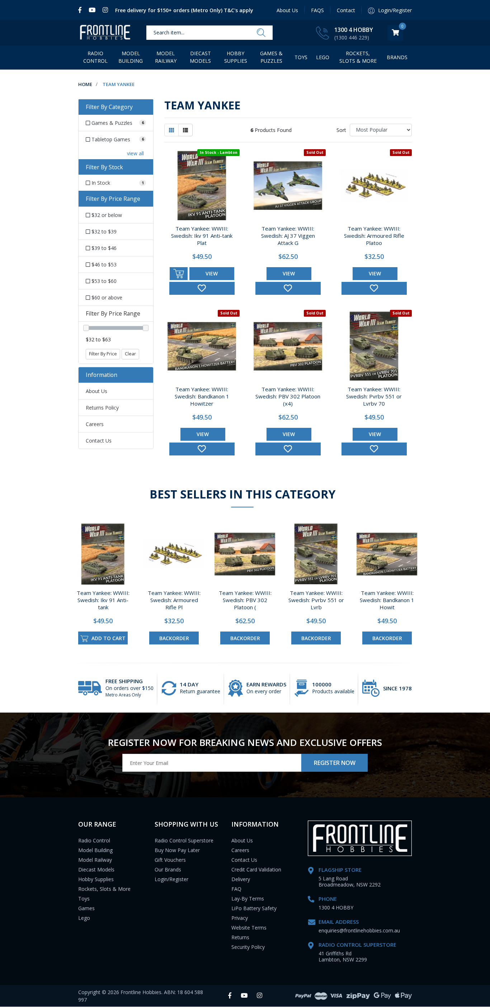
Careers (95, 424)
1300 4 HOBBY (353, 30)
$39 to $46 (103, 248)
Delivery (240, 879)
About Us (287, 10)
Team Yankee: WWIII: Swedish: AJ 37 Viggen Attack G (288, 235)
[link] (81, 10)
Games (86, 908)
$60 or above (106, 297)
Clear (130, 354)
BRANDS (397, 57)
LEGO (322, 57)
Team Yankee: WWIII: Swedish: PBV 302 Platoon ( (245, 600)
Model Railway (165, 57)
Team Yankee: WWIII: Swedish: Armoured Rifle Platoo (374, 235)
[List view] (185, 130)
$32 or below (106, 215)
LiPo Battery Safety (254, 908)
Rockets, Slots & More (358, 57)
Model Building (130, 57)
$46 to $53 (103, 264)
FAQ (236, 888)
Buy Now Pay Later (177, 850)
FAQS (317, 10)
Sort (341, 130)
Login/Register (171, 879)
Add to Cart (108, 638)
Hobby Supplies (235, 57)
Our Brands (168, 869)
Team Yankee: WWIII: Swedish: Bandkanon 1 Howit (387, 600)
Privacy (239, 917)
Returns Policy (102, 407)
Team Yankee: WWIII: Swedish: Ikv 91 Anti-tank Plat (201, 235)
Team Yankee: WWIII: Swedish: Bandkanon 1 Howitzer (202, 396)
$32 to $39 (103, 231)
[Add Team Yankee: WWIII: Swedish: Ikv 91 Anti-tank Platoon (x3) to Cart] (179, 273)
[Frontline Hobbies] (105, 33)
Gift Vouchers (170, 859)
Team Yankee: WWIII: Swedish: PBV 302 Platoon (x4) (287, 396)
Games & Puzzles (271, 57)
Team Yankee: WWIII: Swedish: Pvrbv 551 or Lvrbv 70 (374, 396)
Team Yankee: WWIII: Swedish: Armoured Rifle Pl (174, 600)
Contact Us (99, 440)
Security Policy (248, 947)
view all (135, 153)
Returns (240, 937)
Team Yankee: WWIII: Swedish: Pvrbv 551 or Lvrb (316, 600)
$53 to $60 (103, 281)
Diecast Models (200, 57)
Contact (346, 10)
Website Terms (249, 927)
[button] (202, 288)
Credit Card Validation (256, 869)
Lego (84, 917)
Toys (301, 57)
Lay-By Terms (247, 898)
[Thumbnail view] (171, 130)
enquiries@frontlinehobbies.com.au (359, 930)
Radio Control (95, 57)
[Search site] (261, 33)
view (212, 273)
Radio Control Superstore (184, 840)
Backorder (174, 638)
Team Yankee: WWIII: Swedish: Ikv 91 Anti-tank (103, 600)
